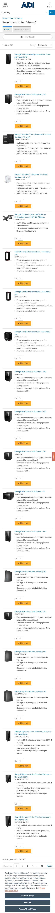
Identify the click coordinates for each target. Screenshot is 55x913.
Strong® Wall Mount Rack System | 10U (30, 451)
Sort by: (33, 45)
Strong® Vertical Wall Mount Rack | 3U (30, 571)
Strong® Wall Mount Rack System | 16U (30, 94)
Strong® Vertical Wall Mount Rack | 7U (30, 691)
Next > (49, 866)
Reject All (27, 902)
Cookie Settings (27, 896)
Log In (49, 7)
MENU (5, 7)
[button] (53, 456)
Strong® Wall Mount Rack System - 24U (30, 531)
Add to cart (23, 86)
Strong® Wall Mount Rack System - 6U (30, 492)
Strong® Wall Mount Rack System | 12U (30, 611)
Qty (16, 81)
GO (51, 13)
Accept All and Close (27, 909)
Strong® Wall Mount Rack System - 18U (30, 372)
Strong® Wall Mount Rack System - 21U (30, 412)
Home (5, 18)
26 (42, 866)
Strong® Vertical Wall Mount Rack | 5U (30, 651)
